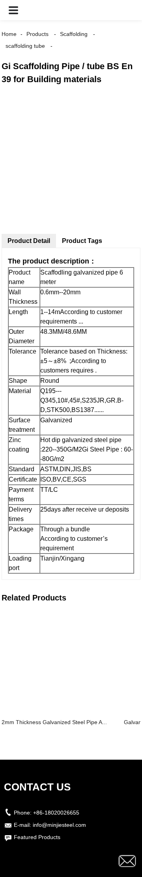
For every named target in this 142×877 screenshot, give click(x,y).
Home (9, 34)
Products (37, 34)
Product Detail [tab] (28, 240)
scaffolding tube (25, 46)
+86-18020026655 (56, 812)
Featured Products (37, 837)
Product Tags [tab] (82, 240)
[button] (13, 10)
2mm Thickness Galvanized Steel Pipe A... (54, 722)
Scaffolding (74, 34)
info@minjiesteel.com (59, 825)
